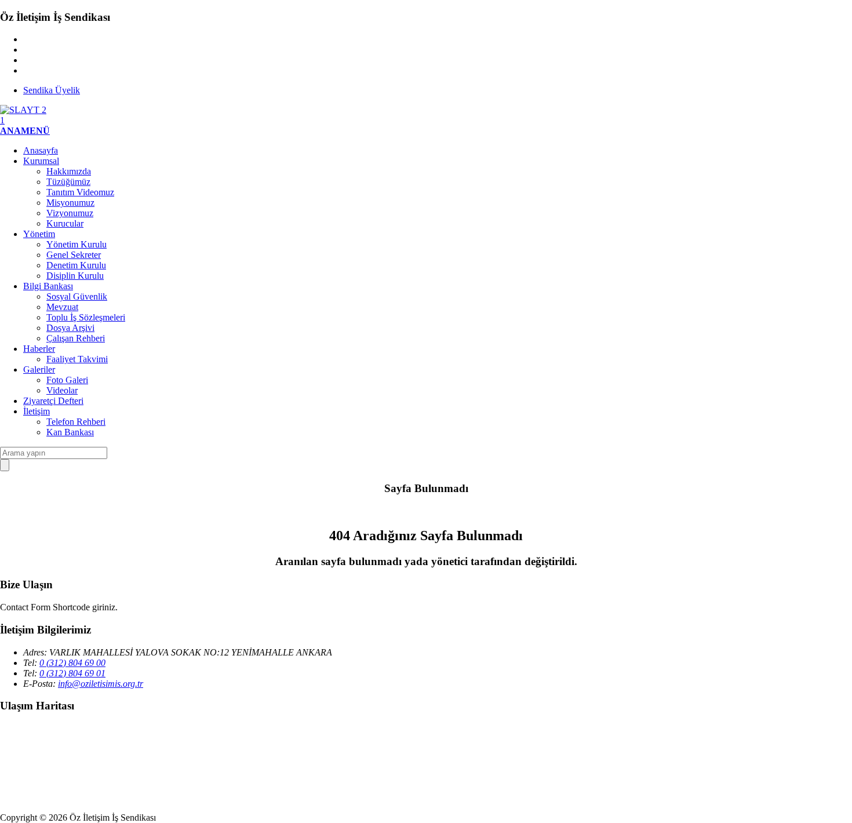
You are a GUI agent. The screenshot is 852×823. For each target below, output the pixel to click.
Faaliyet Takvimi (77, 359)
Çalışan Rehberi (75, 338)
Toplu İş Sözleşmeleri (85, 317)
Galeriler (39, 369)
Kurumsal (41, 161)
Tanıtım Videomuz (80, 192)
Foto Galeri (67, 380)
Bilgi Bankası (48, 286)
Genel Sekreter (73, 255)
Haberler (39, 349)
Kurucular (64, 223)
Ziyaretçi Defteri (53, 401)
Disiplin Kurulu (75, 276)
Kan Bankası (70, 432)
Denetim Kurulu (76, 265)
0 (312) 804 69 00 (72, 663)
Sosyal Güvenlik (76, 296)
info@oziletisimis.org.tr (100, 684)
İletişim (36, 411)
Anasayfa (40, 150)
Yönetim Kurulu (76, 244)
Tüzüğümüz (68, 182)
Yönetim (39, 234)
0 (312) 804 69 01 (72, 673)
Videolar (62, 390)
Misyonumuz (70, 202)
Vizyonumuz (69, 213)
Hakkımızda (68, 171)
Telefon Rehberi (75, 422)
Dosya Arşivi (70, 328)
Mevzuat (62, 307)
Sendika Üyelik (51, 90)
